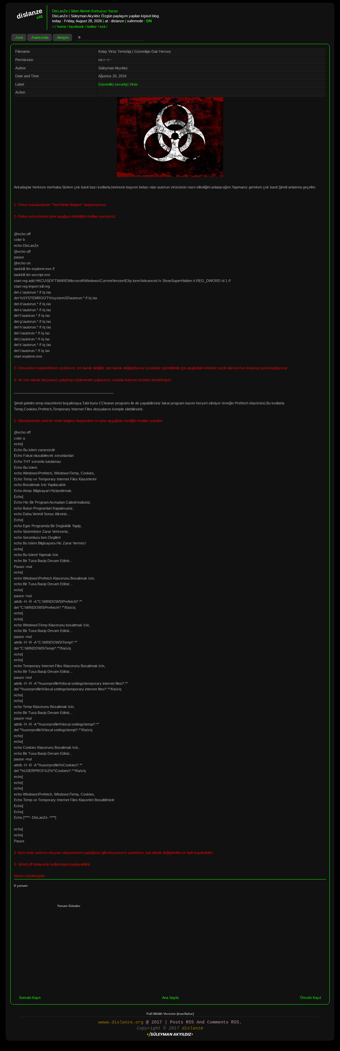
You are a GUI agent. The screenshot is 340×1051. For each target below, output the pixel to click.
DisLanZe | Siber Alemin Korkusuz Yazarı (85, 11)
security (121, 84)
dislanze (192, 1028)
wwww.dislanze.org (120, 1022)
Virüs (133, 84)
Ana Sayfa (170, 998)
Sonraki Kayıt (30, 998)
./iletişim (62, 37)
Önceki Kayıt (310, 998)
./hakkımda (39, 37)
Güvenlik (105, 84)
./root (19, 37)
